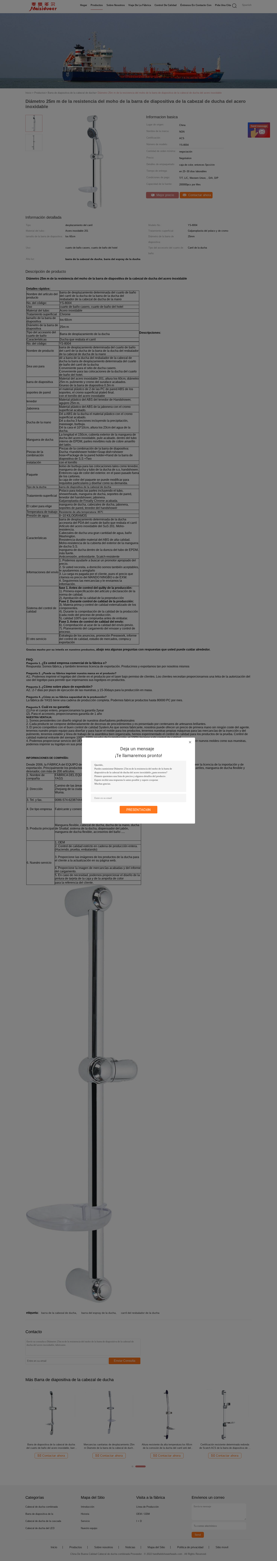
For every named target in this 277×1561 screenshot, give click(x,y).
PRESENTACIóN (138, 809)
